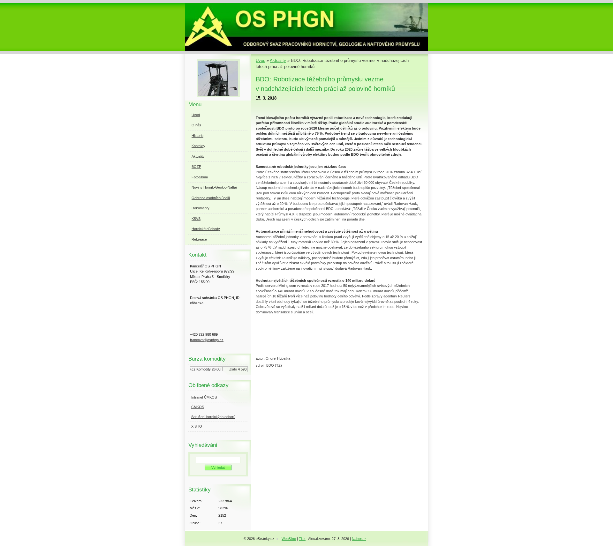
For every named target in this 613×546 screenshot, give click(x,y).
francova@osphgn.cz (206, 340)
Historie (197, 136)
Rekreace (199, 239)
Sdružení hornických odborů (213, 417)
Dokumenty (200, 208)
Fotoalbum (200, 177)
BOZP (196, 166)
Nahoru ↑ (359, 539)
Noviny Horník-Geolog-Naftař (214, 187)
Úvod (260, 60)
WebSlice (289, 539)
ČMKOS (197, 407)
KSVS (196, 219)
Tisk (302, 539)
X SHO (196, 426)
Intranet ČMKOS (204, 397)
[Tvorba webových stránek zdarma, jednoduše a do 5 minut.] (277, 539)
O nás (196, 125)
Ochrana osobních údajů (211, 198)
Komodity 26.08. (205, 369)
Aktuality (278, 60)
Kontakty (198, 146)
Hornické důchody (206, 229)
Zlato (229, 369)
